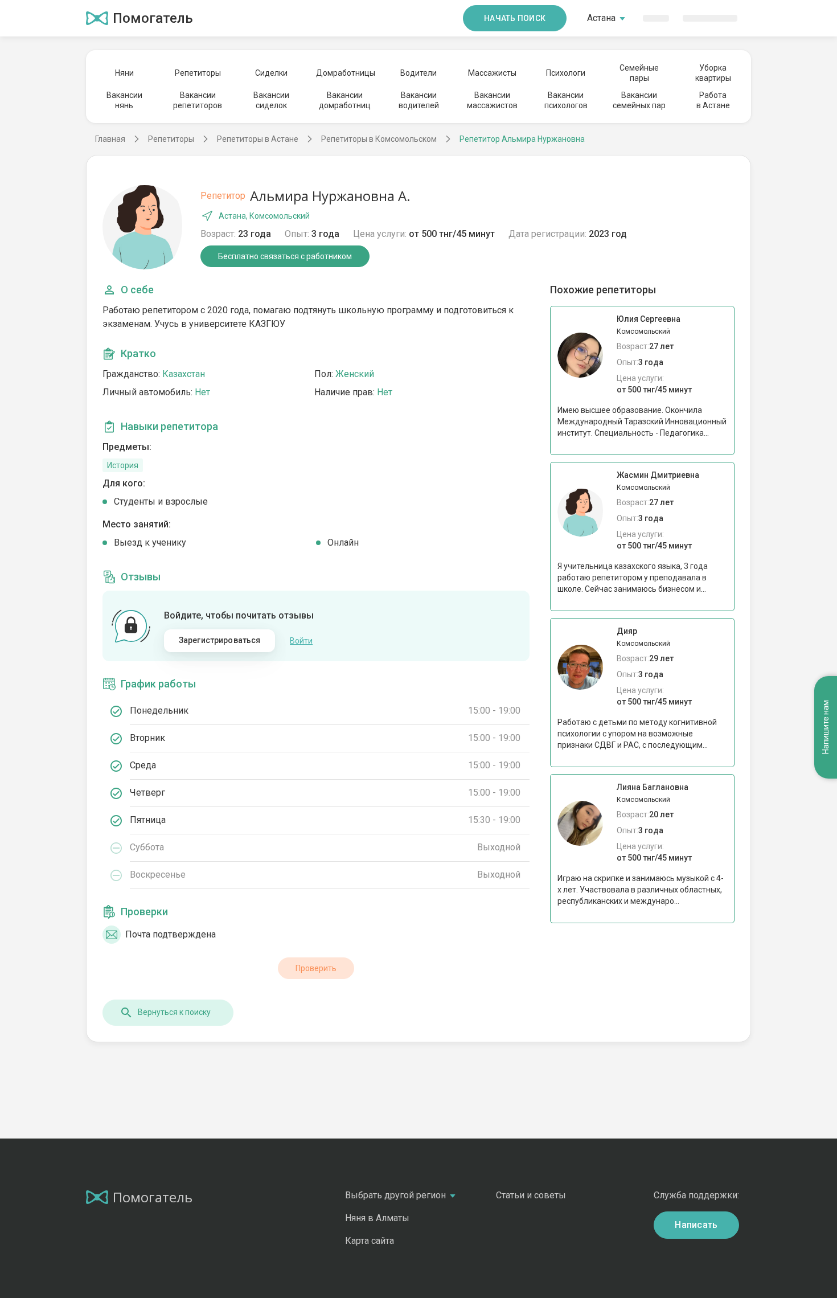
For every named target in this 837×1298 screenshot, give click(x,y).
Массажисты (492, 72)
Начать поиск (514, 18)
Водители (418, 72)
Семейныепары (639, 73)
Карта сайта (369, 1240)
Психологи (565, 72)
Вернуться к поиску (174, 1012)
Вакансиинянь (124, 100)
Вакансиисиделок (271, 100)
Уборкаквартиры (713, 73)
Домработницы (345, 72)
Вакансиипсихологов (566, 100)
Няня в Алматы (377, 1218)
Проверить (316, 968)
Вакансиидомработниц (345, 100)
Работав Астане (713, 100)
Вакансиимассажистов (492, 100)
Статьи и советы (531, 1195)
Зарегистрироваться (220, 640)
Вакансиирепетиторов (197, 100)
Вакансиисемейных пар (639, 100)
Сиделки (271, 72)
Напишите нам (825, 728)
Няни (124, 72)
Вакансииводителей (419, 100)
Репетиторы (198, 72)
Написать (696, 1224)
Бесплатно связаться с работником (285, 256)
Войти (301, 640)
